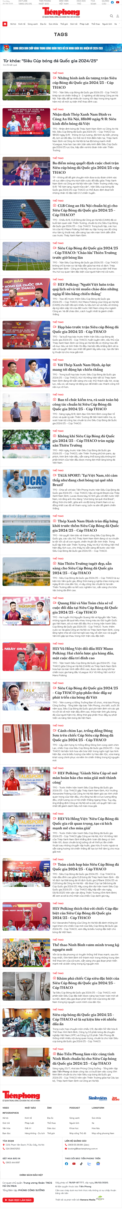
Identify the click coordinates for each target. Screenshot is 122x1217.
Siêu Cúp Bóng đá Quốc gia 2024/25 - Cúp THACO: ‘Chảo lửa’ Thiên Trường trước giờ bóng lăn (85, 253)
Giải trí (28, 1128)
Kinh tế (21, 24)
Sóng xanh (33, 24)
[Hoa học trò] (115, 1099)
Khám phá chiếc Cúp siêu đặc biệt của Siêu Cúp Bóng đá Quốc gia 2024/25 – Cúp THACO (86, 983)
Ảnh (49, 1107)
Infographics (11, 1113)
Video (6, 1107)
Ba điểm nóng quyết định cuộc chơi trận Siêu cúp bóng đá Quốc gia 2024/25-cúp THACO (86, 168)
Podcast (74, 1107)
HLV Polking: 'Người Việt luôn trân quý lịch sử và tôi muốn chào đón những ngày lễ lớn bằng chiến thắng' (85, 289)
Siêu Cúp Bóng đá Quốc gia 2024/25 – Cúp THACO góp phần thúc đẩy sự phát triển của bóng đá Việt (85, 693)
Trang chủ (5, 24)
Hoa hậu (96, 1128)
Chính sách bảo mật (31, 1175)
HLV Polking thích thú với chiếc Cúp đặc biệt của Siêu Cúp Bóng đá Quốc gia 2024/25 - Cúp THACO (85, 913)
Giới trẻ (73, 24)
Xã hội (13, 24)
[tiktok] (83, 1164)
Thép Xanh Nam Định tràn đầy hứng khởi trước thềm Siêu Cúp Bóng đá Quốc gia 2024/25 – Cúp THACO (86, 526)
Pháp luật (84, 24)
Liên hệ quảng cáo (75, 1141)
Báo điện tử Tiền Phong (61, 12)
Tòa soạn (8, 1141)
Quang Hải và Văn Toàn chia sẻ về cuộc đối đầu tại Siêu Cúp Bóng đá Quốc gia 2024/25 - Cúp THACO (85, 608)
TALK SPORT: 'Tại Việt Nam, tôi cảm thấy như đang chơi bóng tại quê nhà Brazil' (85, 480)
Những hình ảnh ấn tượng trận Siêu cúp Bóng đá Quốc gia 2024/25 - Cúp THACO (85, 83)
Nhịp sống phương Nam (103, 1133)
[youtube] (117, 2)
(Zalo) (86, 1144)
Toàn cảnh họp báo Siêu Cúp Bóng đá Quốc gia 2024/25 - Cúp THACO (86, 866)
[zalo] (91, 1164)
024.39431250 (13, 1148)
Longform (98, 1107)
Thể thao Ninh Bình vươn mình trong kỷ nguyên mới (86, 947)
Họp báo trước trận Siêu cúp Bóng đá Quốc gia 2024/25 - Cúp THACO (86, 329)
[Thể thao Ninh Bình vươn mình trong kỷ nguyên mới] (26, 952)
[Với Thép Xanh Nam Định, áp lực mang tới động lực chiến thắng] (26, 373)
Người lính (107, 24)
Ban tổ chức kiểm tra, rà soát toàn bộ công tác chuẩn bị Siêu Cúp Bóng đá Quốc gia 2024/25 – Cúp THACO (85, 404)
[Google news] (99, 1164)
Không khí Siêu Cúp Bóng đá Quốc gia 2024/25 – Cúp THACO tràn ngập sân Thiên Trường (84, 441)
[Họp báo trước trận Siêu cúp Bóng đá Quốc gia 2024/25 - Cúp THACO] (26, 335)
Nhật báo (30, 1107)
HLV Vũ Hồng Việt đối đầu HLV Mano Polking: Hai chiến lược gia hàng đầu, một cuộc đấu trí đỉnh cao (83, 653)
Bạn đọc (7, 1133)
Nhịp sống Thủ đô (77, 1133)
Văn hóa (6, 1128)
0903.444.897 (13, 1162)
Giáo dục (51, 1128)
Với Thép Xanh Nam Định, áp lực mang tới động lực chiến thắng (82, 367)
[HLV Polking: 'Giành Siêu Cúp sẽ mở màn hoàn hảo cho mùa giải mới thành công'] (26, 781)
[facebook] (112, 2)
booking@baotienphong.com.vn (83, 1148)
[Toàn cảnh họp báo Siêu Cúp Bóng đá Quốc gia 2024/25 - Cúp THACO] (26, 872)
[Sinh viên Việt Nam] (98, 1099)
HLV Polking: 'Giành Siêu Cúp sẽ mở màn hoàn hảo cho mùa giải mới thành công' (85, 778)
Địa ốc (43, 24)
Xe (115, 24)
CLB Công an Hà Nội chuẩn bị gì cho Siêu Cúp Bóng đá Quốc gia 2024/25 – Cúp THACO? (85, 210)
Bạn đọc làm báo (19, 1200)
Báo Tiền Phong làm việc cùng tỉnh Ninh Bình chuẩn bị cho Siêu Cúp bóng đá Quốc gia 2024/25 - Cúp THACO (84, 1059)
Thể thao (95, 24)
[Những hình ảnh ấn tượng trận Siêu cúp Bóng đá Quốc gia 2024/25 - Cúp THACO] (26, 86)
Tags (61, 34)
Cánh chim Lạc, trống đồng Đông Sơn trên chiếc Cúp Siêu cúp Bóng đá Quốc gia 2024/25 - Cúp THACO (83, 735)
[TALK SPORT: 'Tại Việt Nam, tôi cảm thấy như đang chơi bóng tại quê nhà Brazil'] (26, 483)
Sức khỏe (53, 24)
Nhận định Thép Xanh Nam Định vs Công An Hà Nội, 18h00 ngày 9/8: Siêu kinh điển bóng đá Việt (84, 119)
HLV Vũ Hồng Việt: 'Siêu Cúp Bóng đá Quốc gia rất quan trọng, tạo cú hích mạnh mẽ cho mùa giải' (86, 823)
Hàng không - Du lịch (35, 1133)
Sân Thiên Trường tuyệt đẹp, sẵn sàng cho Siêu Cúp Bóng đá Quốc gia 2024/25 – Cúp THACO (83, 568)
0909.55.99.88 (75, 1144)
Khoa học (74, 1128)
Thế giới (64, 24)
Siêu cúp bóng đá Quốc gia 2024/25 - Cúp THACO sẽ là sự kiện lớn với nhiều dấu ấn (84, 1019)
